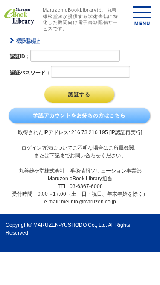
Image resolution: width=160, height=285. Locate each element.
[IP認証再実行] (125, 132)
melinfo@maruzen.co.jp (88, 202)
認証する (79, 94)
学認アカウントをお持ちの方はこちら (79, 115)
